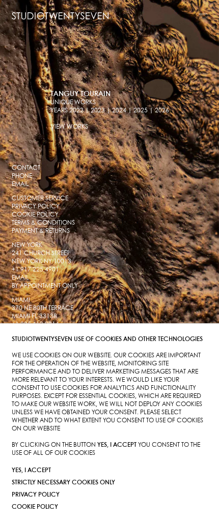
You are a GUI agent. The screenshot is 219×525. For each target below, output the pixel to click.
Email (20, 184)
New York (27, 245)
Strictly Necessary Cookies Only (63, 482)
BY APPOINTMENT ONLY (45, 286)
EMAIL (20, 278)
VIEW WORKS (69, 127)
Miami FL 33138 (34, 316)
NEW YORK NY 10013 (41, 261)
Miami (21, 300)
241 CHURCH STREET (40, 253)
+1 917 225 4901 (35, 269)
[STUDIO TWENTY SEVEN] (60, 15)
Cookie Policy (35, 507)
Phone (22, 176)
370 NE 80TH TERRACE (42, 308)
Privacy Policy (36, 495)
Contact (26, 168)
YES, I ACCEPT (31, 470)
